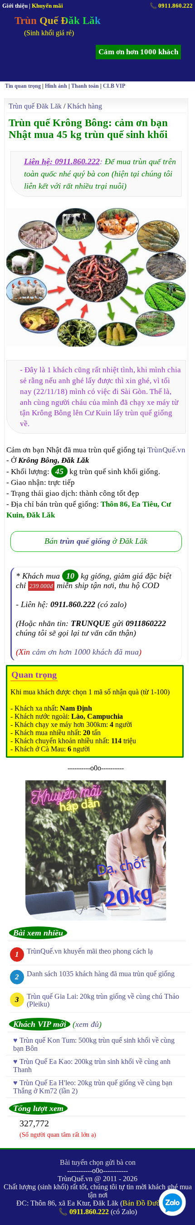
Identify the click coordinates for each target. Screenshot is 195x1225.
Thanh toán (85, 86)
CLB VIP (114, 86)
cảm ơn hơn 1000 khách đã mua (85, 651)
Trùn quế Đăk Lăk (35, 106)
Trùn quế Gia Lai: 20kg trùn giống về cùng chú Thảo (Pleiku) (103, 1000)
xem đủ (87, 1024)
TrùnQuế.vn (166, 450)
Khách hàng (84, 106)
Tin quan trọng (23, 86)
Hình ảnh (56, 86)
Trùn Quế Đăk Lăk (58, 20)
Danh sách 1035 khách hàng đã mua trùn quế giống (101, 974)
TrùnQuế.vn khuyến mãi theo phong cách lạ (90, 951)
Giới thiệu (15, 5)
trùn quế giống (85, 541)
